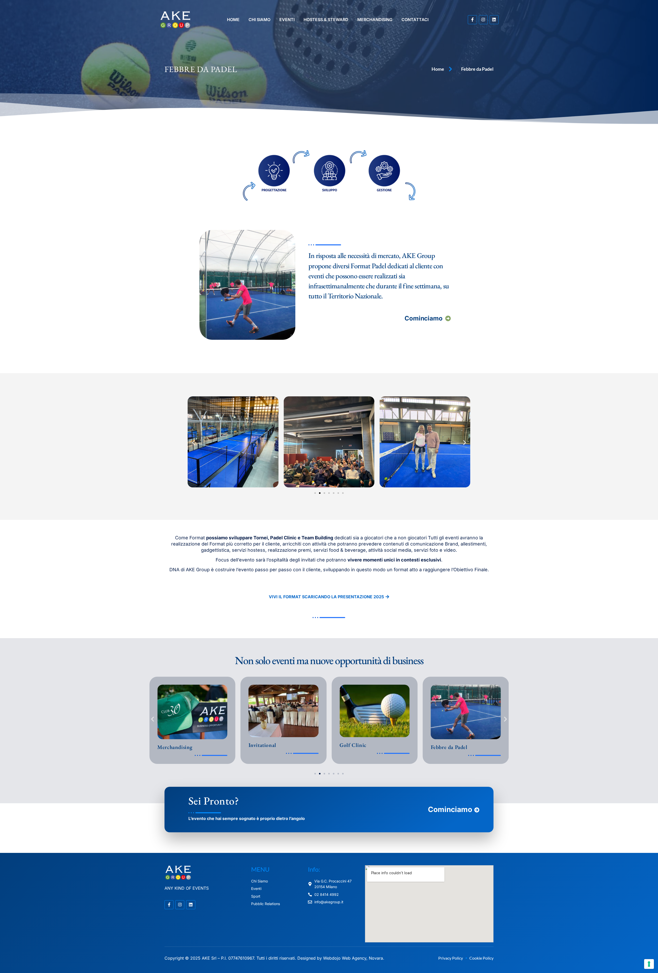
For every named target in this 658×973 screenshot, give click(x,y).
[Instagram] (483, 19)
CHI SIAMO (259, 19)
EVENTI (287, 19)
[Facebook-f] (472, 19)
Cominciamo (424, 318)
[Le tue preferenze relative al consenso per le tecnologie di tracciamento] (649, 964)
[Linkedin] (494, 19)
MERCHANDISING (374, 19)
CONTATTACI (414, 19)
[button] (193, 443)
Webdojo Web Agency (344, 958)
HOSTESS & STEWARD (326, 19)
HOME (233, 19)
